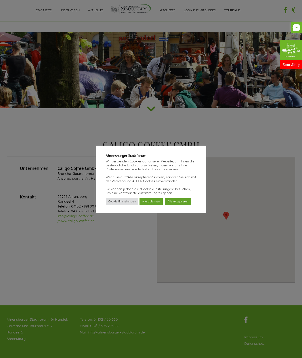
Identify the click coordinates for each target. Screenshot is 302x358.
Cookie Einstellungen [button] (122, 201)
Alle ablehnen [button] (151, 201)
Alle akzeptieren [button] (178, 201)
